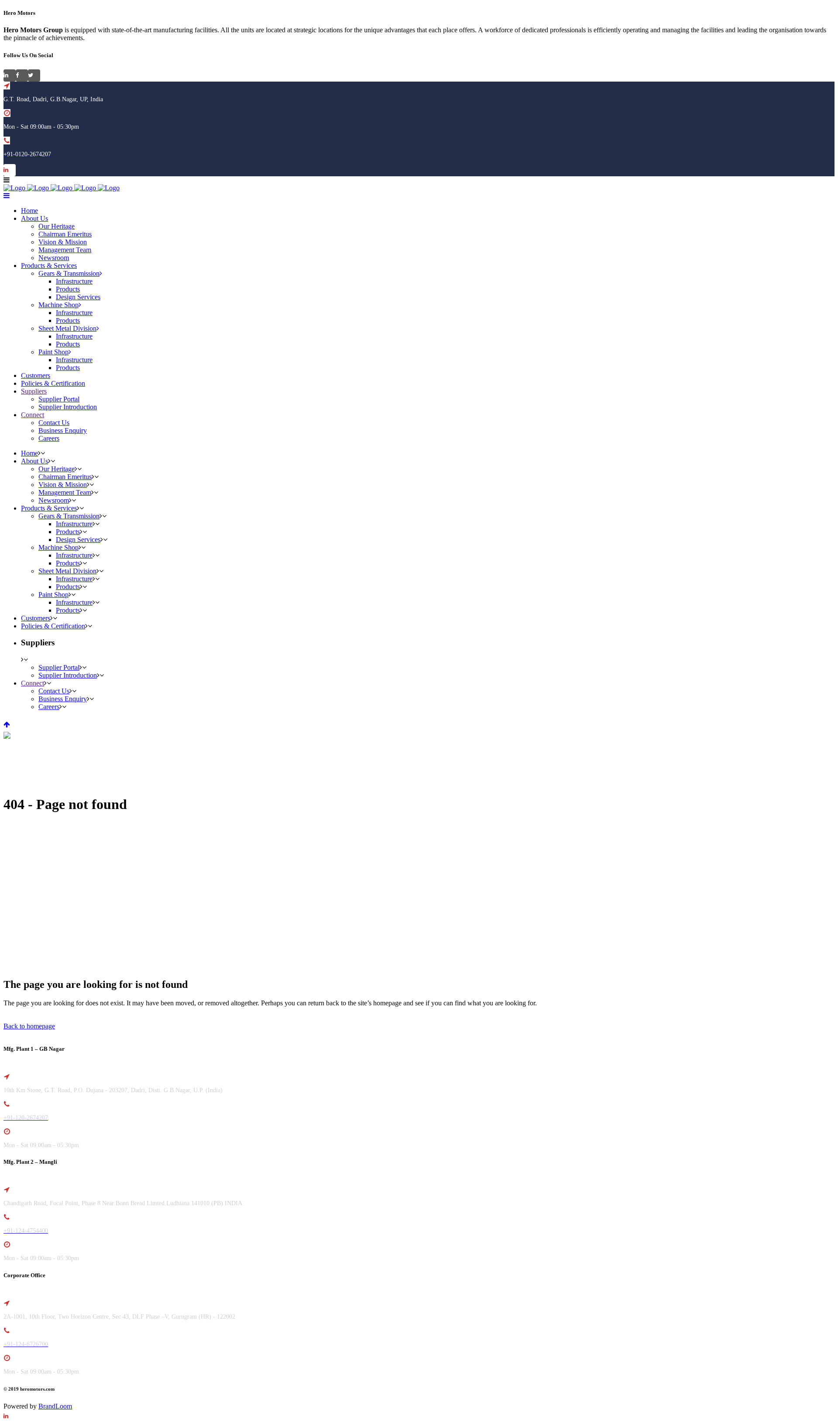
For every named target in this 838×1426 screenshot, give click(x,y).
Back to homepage (29, 1026)
